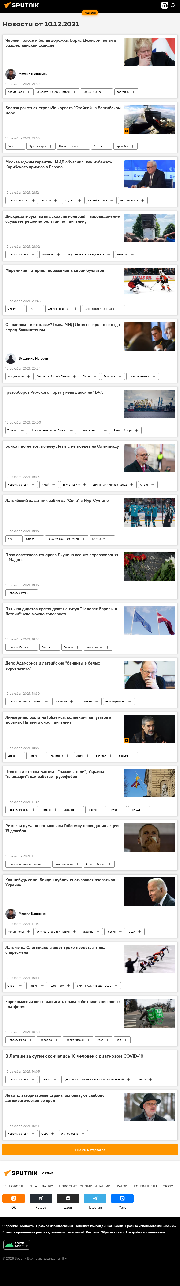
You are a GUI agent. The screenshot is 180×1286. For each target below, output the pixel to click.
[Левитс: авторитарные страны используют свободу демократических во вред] (149, 1107)
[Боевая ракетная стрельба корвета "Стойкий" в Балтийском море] (149, 119)
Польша (135, 809)
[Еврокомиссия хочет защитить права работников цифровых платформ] (149, 1013)
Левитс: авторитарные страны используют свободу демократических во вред (54, 1098)
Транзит (13, 430)
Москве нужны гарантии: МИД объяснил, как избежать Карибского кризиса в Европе (58, 165)
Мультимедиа (37, 146)
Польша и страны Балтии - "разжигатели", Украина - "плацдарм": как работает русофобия (56, 774)
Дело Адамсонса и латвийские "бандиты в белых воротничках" (52, 666)
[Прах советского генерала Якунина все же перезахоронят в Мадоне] (149, 566)
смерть (141, 1079)
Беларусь (109, 376)
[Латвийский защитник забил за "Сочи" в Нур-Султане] (149, 512)
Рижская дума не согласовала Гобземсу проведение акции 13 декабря (62, 828)
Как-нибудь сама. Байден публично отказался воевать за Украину (60, 882)
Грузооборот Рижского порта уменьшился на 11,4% (54, 392)
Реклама (92, 1232)
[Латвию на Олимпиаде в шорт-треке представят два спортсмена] (149, 959)
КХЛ (10, 539)
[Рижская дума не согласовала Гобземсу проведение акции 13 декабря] (149, 837)
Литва (86, 376)
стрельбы (122, 146)
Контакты (27, 1226)
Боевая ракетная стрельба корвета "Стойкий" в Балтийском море (63, 110)
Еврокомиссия (74, 1040)
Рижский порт (123, 430)
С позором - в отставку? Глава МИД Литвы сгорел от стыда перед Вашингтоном (62, 327)
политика (122, 92)
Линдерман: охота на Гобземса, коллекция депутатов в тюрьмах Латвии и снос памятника (58, 720)
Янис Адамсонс (115, 701)
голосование (94, 647)
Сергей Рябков (97, 200)
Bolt (118, 1040)
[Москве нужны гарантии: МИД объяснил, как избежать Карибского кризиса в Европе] (149, 174)
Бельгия (122, 254)
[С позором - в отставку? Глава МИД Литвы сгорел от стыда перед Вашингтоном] (149, 336)
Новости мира (17, 1040)
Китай (45, 484)
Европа (68, 647)
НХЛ (31, 308)
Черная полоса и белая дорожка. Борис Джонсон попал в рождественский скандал (60, 43)
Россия (97, 146)
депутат (101, 755)
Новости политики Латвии (24, 701)
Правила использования (54, 1226)
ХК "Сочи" (98, 539)
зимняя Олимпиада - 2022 (110, 484)
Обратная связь (112, 1232)
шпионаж (86, 701)
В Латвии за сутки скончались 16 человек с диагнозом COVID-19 (74, 1056)
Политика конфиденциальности (99, 1226)
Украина (69, 809)
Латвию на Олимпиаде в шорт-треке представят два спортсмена (55, 950)
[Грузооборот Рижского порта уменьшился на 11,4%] (149, 404)
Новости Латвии (18, 254)
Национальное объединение (85, 254)
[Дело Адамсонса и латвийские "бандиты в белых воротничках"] (149, 675)
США (132, 931)
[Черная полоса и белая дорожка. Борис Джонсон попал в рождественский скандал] (149, 52)
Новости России (69, 146)
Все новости (13, 1186)
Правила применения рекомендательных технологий (43, 1232)
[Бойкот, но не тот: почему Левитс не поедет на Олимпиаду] (149, 458)
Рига (33, 1186)
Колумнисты (16, 92)
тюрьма (123, 755)
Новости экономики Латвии (49, 430)
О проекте (10, 1226)
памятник (47, 254)
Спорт (11, 308)
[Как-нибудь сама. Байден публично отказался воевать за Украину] (149, 891)
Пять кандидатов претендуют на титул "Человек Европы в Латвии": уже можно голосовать (61, 611)
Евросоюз (45, 1040)
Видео (11, 146)
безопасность (129, 200)
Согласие (61, 701)
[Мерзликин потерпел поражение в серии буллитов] (149, 282)
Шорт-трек (57, 985)
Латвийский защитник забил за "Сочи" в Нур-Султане (57, 500)
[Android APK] (17, 1245)
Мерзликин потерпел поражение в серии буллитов (54, 270)
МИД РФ (69, 200)
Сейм (79, 755)
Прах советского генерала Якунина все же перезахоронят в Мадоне (61, 557)
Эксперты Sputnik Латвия (53, 92)
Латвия (45, 647)
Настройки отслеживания (145, 1232)
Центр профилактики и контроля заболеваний (94, 1079)
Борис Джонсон (93, 92)
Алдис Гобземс (95, 864)
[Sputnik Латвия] (23, 9)
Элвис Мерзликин (59, 308)
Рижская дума (64, 864)
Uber (100, 1040)
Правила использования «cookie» (150, 1226)
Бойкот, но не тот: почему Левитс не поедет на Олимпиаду (62, 446)
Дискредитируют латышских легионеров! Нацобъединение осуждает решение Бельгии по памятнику (62, 219)
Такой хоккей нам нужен (100, 308)
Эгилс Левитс (71, 484)
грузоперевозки (138, 376)
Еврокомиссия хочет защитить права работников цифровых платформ (62, 1004)
